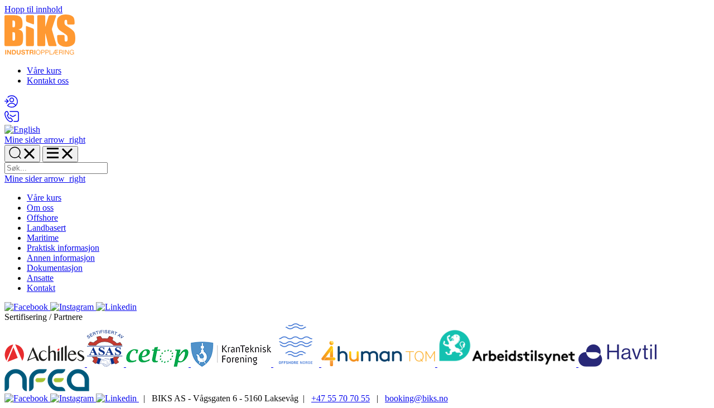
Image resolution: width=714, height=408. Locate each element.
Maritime (43, 237)
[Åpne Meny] (60, 154)
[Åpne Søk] (22, 153)
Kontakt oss (48, 80)
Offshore (42, 217)
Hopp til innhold (33, 9)
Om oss (40, 207)
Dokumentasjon (55, 268)
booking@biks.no (416, 398)
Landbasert (46, 227)
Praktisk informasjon (63, 247)
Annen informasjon (61, 258)
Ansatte (40, 278)
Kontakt (41, 288)
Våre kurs (44, 70)
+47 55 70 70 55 (340, 398)
